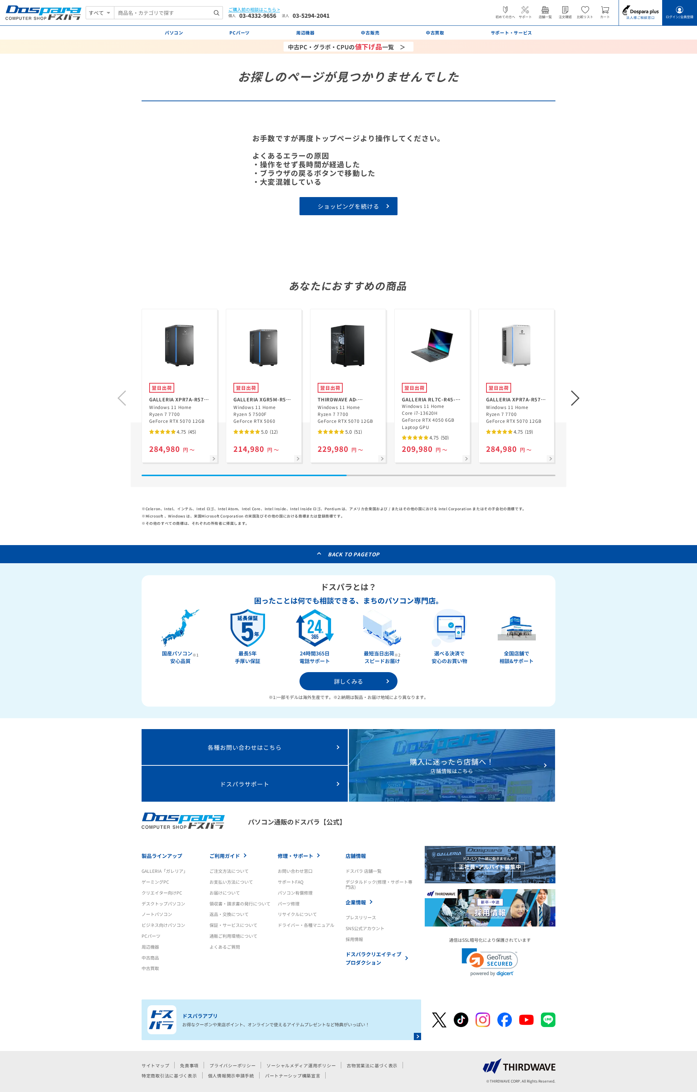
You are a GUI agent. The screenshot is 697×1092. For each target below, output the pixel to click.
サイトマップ (155, 1065)
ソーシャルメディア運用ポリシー (301, 1065)
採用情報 (354, 939)
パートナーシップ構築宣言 (293, 1075)
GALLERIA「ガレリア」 (165, 871)
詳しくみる (348, 681)
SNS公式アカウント (365, 928)
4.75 (186, 431)
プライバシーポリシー (232, 1065)
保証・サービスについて (233, 925)
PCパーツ (151, 936)
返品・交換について (229, 914)
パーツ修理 (288, 903)
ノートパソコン (157, 914)
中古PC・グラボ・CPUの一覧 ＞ (346, 46)
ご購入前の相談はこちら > (254, 9)
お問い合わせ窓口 (295, 871)
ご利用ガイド (224, 855)
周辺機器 (150, 947)
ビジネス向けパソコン (163, 925)
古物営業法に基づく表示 (372, 1065)
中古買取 (150, 968)
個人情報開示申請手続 (231, 1075)
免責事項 (189, 1065)
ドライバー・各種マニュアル (306, 925)
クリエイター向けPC (162, 892)
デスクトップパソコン (163, 903)
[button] (575, 398)
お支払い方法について (231, 882)
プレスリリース (361, 917)
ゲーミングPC (155, 882)
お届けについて (224, 892)
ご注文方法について (229, 871)
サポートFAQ (290, 882)
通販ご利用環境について (233, 936)
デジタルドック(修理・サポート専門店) (379, 884)
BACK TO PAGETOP (354, 554)
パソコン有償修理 (295, 892)
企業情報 (356, 902)
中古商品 (150, 957)
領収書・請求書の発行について (239, 903)
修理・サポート (295, 855)
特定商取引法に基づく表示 (169, 1075)
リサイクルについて (297, 914)
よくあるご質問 (224, 947)
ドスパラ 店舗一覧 (364, 871)
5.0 (269, 431)
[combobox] (168, 12)
